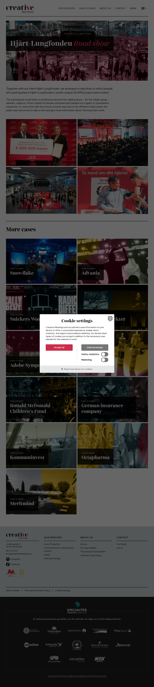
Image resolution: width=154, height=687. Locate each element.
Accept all (59, 347)
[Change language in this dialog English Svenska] (109, 318)
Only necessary (95, 347)
